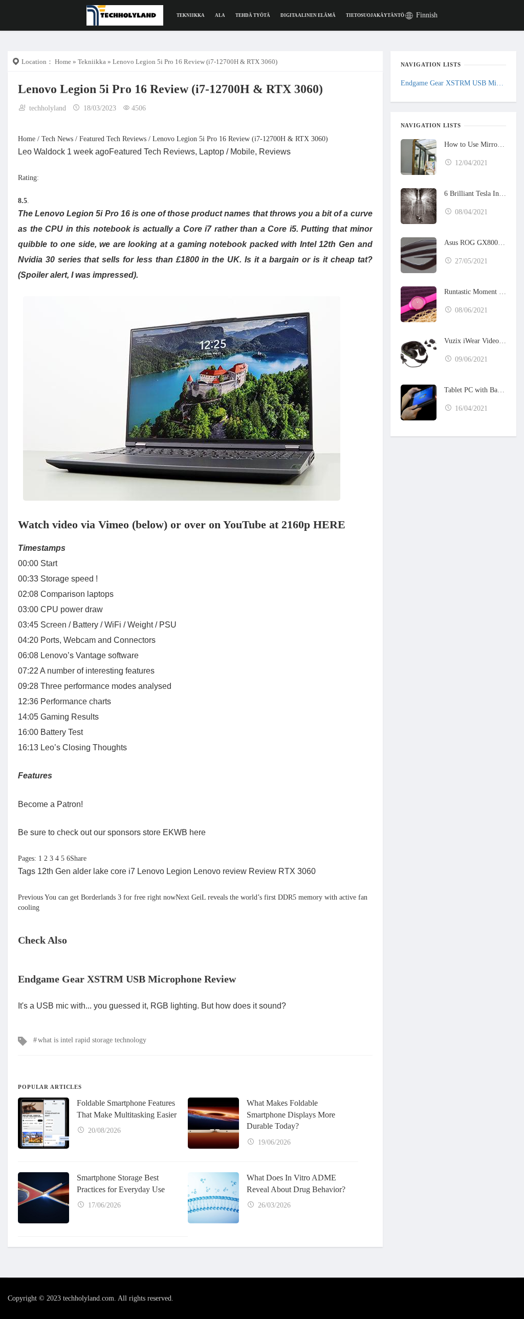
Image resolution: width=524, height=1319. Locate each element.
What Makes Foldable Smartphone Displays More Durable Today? (291, 1114)
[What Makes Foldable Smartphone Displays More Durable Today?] (213, 1123)
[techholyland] (125, 14)
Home (63, 61)
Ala (220, 15)
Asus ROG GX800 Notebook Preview (475, 243)
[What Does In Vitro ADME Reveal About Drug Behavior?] (213, 1197)
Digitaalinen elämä (308, 15)
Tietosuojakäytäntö (375, 15)
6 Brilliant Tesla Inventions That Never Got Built (475, 193)
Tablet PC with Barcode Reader (475, 390)
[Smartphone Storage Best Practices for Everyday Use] (43, 1197)
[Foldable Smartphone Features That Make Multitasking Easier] (43, 1123)
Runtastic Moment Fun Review (475, 292)
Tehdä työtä (252, 15)
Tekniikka (191, 15)
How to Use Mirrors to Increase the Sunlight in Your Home (475, 144)
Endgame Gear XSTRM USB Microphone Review (453, 83)
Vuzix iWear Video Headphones (475, 341)
